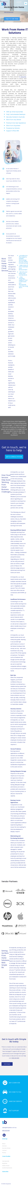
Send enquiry (7, 1064)
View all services (8, 12)
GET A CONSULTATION (14, 457)
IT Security (22, 77)
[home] (3, 3)
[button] (25, 3)
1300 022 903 (15, 1058)
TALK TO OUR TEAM (12, 19)
